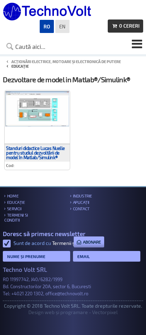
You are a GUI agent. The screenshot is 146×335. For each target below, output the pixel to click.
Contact (81, 208)
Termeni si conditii (16, 217)
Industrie (82, 195)
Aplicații (81, 202)
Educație (16, 202)
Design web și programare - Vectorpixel (73, 312)
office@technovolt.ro (66, 293)
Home (12, 195)
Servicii (14, 208)
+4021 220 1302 (27, 293)
